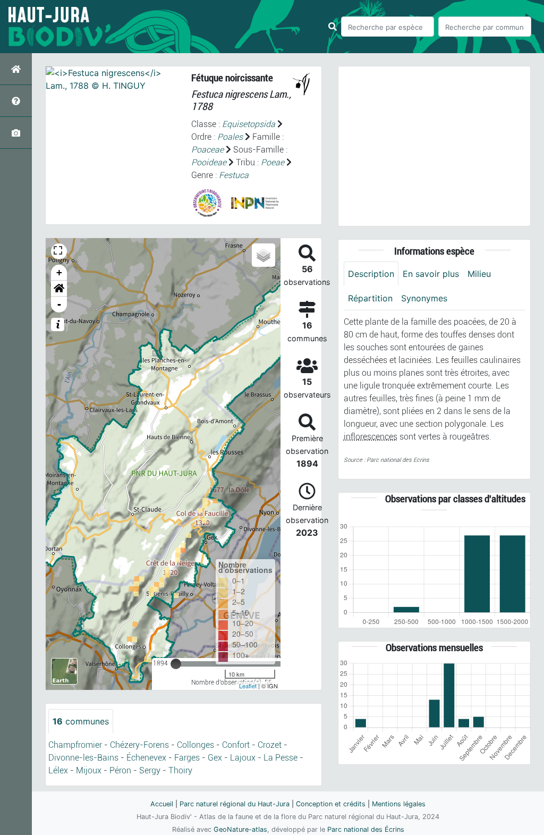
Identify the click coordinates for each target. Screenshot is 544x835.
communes (81, 721)
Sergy (149, 770)
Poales (230, 137)
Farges (187, 758)
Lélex (58, 770)
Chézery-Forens (139, 745)
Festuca (234, 175)
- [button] (59, 304)
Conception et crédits (331, 804)
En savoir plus (431, 273)
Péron (120, 770)
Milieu (479, 273)
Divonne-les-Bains (83, 758)
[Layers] (263, 255)
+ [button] (59, 272)
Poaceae (207, 150)
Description (371, 273)
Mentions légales (399, 804)
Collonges (195, 745)
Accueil (161, 804)
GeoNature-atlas (240, 829)
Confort (236, 745)
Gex (215, 758)
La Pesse (281, 758)
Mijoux (88, 770)
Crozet (270, 745)
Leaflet (248, 685)
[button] (59, 289)
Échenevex (146, 758)
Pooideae (208, 162)
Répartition (370, 298)
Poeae (272, 162)
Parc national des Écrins (365, 829)
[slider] (176, 664)
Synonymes (424, 298)
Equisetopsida (248, 124)
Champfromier (75, 745)
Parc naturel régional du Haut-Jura (235, 804)
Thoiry (180, 770)
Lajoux (243, 758)
